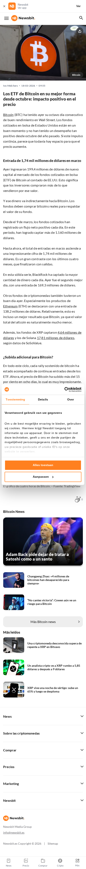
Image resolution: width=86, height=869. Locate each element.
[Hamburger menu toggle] (6, 18)
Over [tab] (70, 399)
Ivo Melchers (10, 86)
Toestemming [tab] (15, 399)
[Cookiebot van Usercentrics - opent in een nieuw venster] (63, 389)
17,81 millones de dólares (55, 338)
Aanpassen (41, 476)
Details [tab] (43, 399)
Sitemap (53, 843)
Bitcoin (8, 115)
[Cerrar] (4, 6)
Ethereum (10, 306)
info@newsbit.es (13, 832)
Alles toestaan (43, 465)
